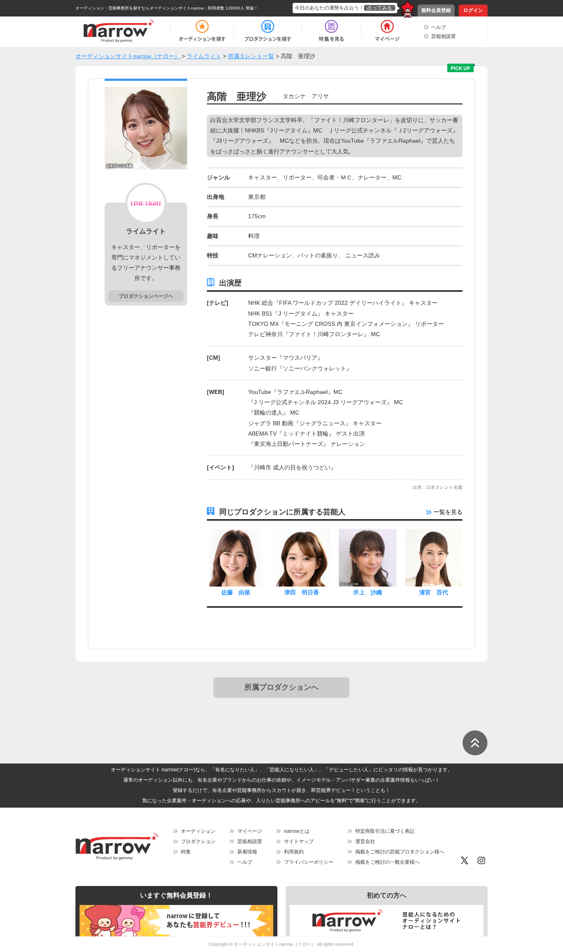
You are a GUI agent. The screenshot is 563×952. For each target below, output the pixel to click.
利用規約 (294, 852)
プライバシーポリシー (308, 862)
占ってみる (379, 8)
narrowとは (297, 831)
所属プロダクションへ (281, 687)
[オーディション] (202, 31)
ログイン (473, 10)
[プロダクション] (268, 31)
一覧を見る (447, 512)
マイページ (249, 831)
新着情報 (247, 852)
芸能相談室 (443, 36)
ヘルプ (438, 27)
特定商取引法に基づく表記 (385, 831)
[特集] (331, 31)
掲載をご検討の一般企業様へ (387, 862)
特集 (186, 852)
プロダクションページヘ (146, 296)
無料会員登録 (436, 10)
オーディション (198, 831)
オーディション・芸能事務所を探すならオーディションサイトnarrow (139, 8)
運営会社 (365, 841)
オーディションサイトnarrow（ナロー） (275, 944)
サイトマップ (299, 841)
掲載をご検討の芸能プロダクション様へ (399, 852)
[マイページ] (387, 31)
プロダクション (198, 841)
